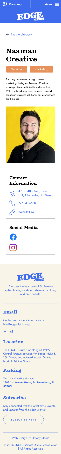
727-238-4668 (27, 203)
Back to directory (21, 34)
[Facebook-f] (5, 331)
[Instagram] (11, 331)
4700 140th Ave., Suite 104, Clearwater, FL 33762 (34, 193)
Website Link (26, 212)
